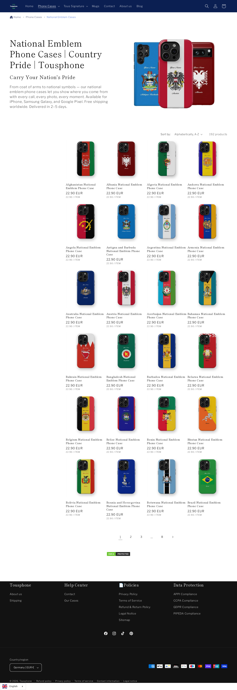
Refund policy (44, 681)
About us (16, 594)
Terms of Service (130, 600)
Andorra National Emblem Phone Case (206, 186)
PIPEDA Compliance (187, 613)
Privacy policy (63, 681)
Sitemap (124, 619)
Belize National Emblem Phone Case (123, 441)
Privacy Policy (128, 594)
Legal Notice (127, 613)
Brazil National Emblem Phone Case (204, 504)
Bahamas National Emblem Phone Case (206, 315)
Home (17, 17)
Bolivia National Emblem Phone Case (83, 504)
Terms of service (83, 681)
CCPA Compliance (185, 600)
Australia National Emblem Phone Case (85, 315)
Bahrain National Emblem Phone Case (84, 378)
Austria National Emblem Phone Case (124, 315)
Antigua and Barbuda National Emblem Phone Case (123, 251)
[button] (48, 6)
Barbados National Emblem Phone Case (166, 378)
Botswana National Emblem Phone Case (166, 504)
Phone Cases (34, 17)
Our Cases (71, 600)
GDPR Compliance (185, 606)
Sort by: (166, 134)
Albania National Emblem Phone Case (124, 186)
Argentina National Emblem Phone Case (166, 249)
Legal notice (130, 681)
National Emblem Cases (61, 17)
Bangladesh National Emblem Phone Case (121, 378)
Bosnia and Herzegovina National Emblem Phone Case (123, 506)
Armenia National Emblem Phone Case (206, 249)
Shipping (16, 600)
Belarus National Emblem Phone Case (205, 378)
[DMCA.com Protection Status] (118, 555)
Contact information (108, 681)
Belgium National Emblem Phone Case (84, 441)
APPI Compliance (185, 594)
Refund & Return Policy (135, 606)
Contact (69, 594)
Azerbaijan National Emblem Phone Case (167, 315)
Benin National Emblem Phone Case (163, 441)
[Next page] (172, 537)
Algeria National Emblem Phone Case (164, 186)
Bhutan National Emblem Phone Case (205, 441)
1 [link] (120, 537)
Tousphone (26, 681)
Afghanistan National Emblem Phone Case (81, 186)
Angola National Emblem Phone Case (83, 249)
